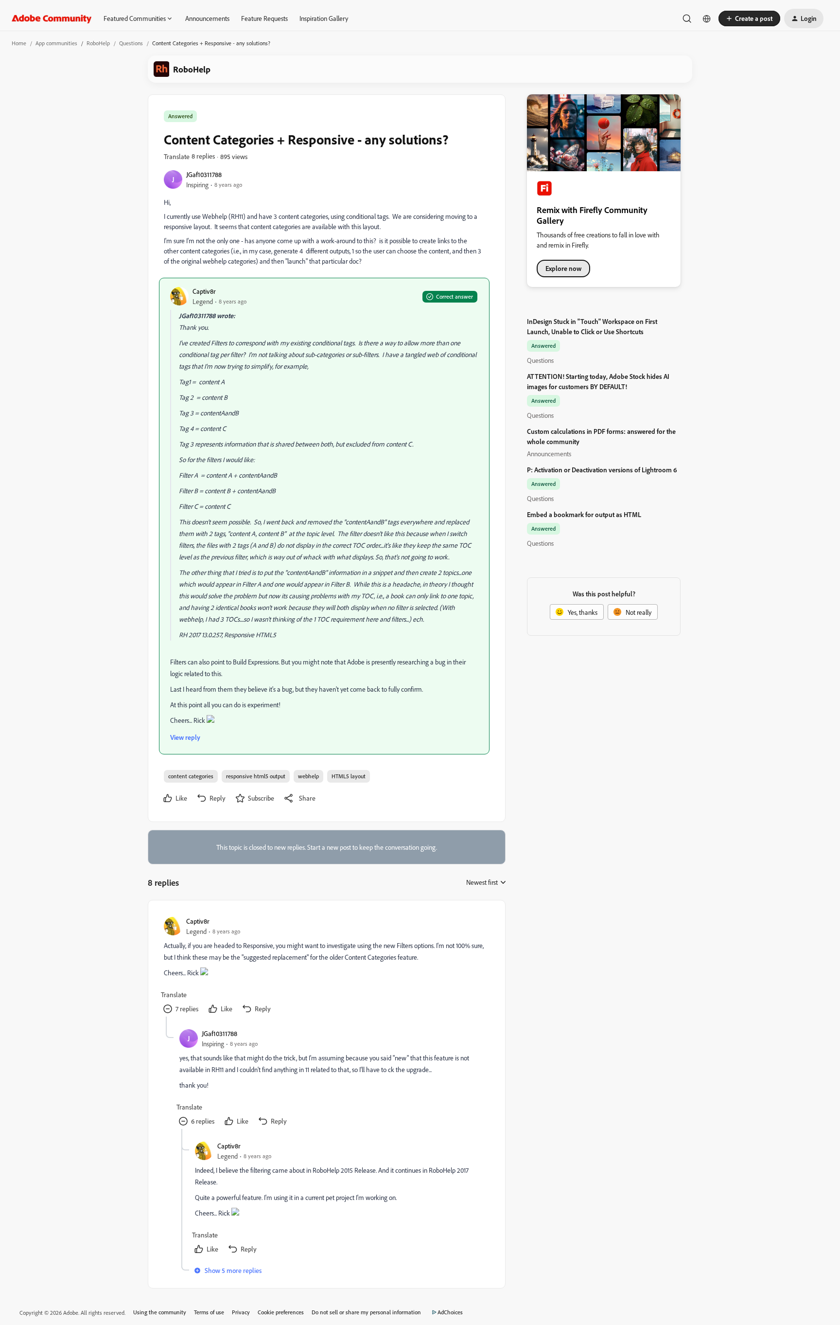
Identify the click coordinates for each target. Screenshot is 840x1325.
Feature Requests (264, 18)
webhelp (308, 776)
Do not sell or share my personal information (366, 1312)
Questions (131, 43)
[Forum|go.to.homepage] (52, 18)
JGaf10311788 (204, 174)
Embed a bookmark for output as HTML (584, 514)
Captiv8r (204, 291)
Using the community (159, 1312)
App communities (56, 43)
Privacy (241, 1312)
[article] (326, 966)
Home (19, 43)
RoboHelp (98, 43)
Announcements (207, 18)
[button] (749, 18)
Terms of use (209, 1312)
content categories (190, 776)
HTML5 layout (349, 776)
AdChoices (450, 1312)
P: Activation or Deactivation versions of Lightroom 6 (602, 470)
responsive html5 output (255, 776)
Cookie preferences (281, 1312)
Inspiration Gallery (323, 18)
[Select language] (707, 18)
